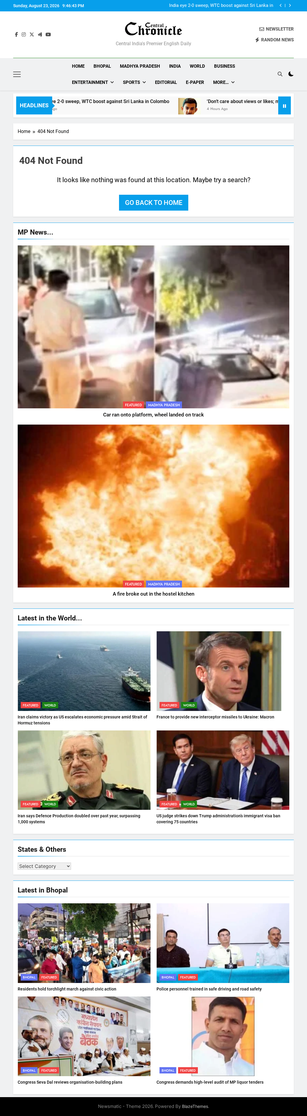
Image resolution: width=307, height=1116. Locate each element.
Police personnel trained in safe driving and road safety (209, 989)
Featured (133, 405)
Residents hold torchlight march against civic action (67, 989)
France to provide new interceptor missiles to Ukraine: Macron (215, 717)
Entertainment (90, 82)
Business (224, 66)
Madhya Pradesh (140, 66)
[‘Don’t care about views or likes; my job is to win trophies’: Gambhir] (140, 109)
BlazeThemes (195, 1106)
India (175, 66)
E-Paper (195, 82)
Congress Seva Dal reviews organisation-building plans (70, 1082)
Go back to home (153, 202)
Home (78, 66)
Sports (131, 82)
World (197, 66)
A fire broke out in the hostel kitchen (153, 594)
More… (221, 82)
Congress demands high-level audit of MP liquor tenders (210, 1082)
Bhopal (102, 66)
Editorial (166, 82)
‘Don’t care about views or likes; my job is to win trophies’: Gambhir (215, 5)
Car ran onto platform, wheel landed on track (153, 415)
